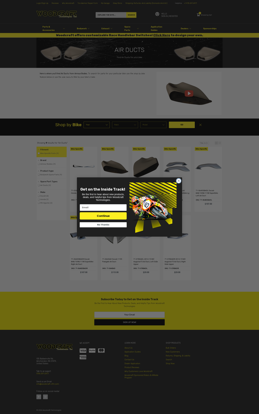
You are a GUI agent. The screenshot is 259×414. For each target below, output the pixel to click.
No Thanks (103, 224)
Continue (103, 216)
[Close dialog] (178, 180)
